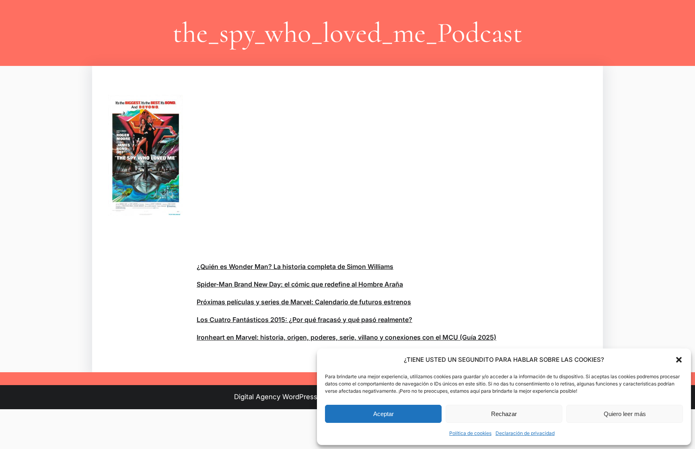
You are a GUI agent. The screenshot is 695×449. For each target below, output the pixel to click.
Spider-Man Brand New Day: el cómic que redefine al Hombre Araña (300, 284)
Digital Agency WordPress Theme (288, 397)
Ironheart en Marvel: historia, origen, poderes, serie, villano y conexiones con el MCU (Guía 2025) (346, 337)
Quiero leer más (625, 413)
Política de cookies (470, 433)
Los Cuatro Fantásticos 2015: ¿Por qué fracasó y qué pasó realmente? (304, 320)
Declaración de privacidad (525, 433)
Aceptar (383, 413)
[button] (679, 360)
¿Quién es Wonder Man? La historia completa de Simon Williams (295, 266)
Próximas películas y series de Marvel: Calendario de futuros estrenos (304, 302)
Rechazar (504, 413)
